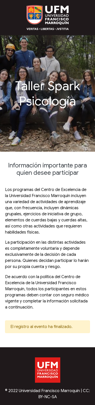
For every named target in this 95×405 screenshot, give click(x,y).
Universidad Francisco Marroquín (49, 390)
